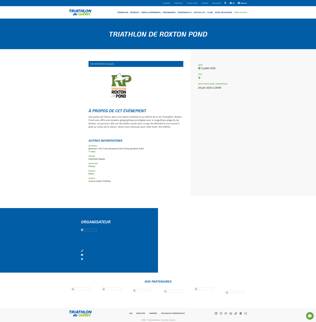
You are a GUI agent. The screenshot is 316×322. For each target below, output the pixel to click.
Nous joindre (216, 3)
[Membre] (239, 3)
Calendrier (166, 3)
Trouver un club (192, 3)
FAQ (130, 313)
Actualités (205, 3)
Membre (244, 3)
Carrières (153, 313)
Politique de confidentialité (173, 313)
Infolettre (140, 313)
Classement (179, 3)
